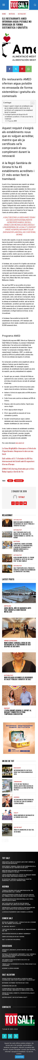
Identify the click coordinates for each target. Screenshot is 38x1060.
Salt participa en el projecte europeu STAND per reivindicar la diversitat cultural (24, 570)
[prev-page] (3, 840)
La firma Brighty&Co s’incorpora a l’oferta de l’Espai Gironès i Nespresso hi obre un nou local (19, 451)
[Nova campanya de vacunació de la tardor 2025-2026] (7, 815)
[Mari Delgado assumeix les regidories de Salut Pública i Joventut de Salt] (7, 523)
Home (4, 14)
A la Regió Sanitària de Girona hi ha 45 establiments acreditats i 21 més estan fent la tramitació (19, 116)
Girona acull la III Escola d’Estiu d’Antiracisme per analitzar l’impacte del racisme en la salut (18, 908)
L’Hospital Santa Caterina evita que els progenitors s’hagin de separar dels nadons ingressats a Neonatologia (23, 547)
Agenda (16, 797)
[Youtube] (25, 503)
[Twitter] (16, 69)
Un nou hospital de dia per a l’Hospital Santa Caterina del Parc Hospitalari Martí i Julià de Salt (18, 979)
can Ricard (18, 481)
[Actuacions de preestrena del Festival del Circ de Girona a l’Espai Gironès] (7, 800)
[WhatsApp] (28, 69)
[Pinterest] (22, 69)
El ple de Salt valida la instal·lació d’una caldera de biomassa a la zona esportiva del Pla (23, 787)
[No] (35, 1050)
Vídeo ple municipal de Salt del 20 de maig (24, 831)
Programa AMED (12, 121)
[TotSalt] (15, 497)
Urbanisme (18, 781)
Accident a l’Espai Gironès (10, 968)
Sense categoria (10, 640)
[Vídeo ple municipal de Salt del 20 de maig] (7, 829)
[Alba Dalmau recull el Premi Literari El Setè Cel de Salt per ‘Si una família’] (7, 558)
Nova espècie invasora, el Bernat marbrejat (16, 933)
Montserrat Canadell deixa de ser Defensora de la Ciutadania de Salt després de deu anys (17, 645)
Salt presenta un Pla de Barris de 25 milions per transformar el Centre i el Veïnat (23, 534)
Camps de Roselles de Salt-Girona (13, 936)
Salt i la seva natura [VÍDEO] (11, 939)
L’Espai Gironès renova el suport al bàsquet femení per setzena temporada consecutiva (17, 712)
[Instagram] (17, 503)
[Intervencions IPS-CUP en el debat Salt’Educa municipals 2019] (7, 771)
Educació (17, 768)
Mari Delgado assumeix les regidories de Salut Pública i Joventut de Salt (24, 524)
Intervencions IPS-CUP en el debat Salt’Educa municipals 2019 (23, 772)
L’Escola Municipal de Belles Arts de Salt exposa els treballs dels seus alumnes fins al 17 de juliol (18, 895)
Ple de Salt (18, 827)
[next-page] (6, 840)
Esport (7, 708)
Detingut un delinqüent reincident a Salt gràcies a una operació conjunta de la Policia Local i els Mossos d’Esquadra (19, 955)
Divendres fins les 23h (9, 986)
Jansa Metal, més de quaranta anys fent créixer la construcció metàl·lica (17, 610)
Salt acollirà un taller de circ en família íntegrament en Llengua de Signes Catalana (16, 904)
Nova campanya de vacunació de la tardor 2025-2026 (24, 816)
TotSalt (21, 497)
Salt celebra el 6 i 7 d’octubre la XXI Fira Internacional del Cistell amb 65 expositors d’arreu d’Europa (18, 461)
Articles (7, 606)
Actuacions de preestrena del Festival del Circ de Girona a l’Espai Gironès (24, 801)
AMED (10, 481)
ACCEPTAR (19, 1057)
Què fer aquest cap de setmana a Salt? (14, 997)
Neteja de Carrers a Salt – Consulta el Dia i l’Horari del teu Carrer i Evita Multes (19, 923)
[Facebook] (9, 69)
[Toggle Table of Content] (31, 103)
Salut (16, 812)
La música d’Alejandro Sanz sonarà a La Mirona (17, 912)
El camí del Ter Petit (8, 926)
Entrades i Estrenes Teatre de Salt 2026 (15, 983)
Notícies (12, 14)
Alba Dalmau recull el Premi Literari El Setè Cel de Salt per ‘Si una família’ (24, 559)
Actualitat (22, 14)
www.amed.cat (19, 443)
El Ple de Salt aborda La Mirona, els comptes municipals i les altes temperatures (16, 880)
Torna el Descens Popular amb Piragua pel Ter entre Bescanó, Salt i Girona (17, 891)
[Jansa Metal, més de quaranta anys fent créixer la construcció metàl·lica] (19, 593)
